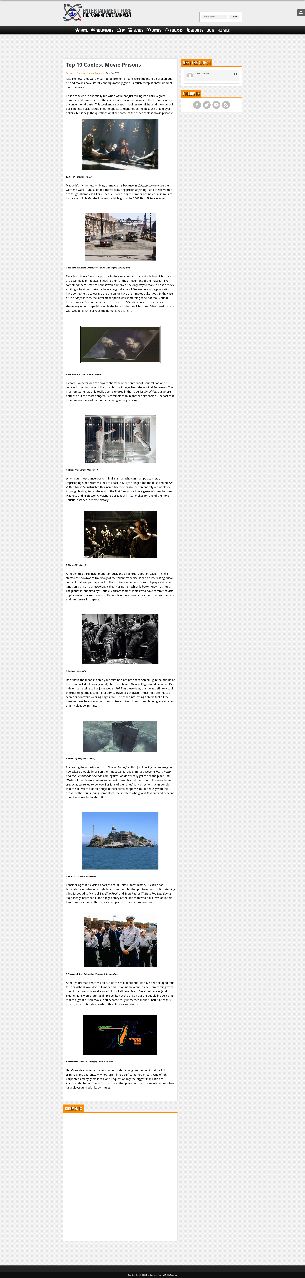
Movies (138, 30)
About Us (197, 30)
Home (84, 30)
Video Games (104, 30)
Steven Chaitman (77, 73)
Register (224, 30)
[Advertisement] (152, 46)
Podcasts (176, 30)
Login (210, 30)
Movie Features (96, 73)
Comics (156, 30)
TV (123, 30)
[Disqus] (120, 1145)
